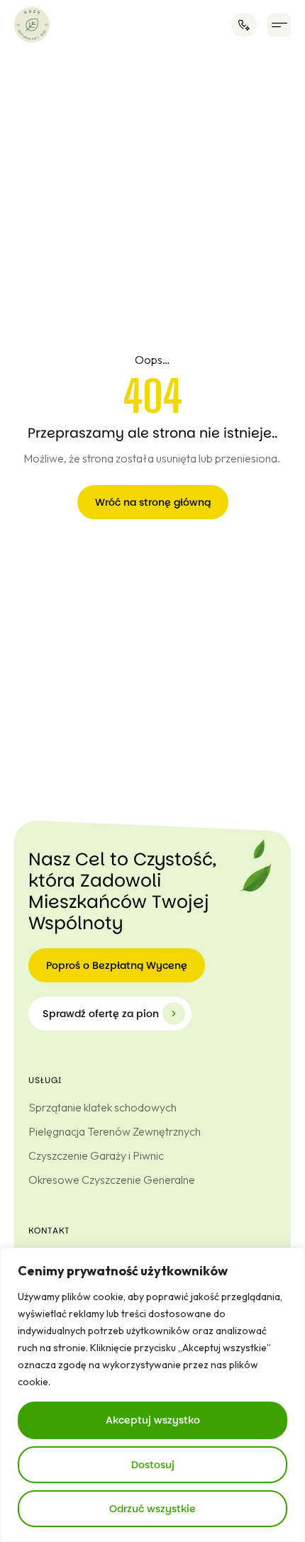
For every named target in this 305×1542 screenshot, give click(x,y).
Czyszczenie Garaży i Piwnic (96, 1155)
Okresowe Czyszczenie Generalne (111, 1179)
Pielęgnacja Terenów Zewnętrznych (114, 1131)
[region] (152, 1395)
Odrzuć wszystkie (152, 1509)
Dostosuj (152, 1465)
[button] (279, 25)
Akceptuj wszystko (153, 1420)
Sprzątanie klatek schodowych (102, 1107)
